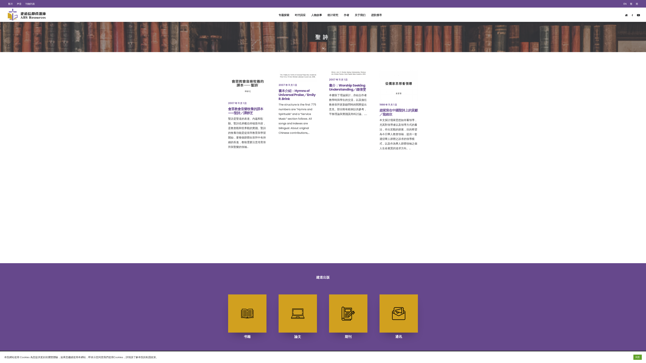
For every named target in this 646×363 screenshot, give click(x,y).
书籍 (247, 337)
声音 (19, 3)
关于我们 (360, 15)
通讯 (398, 337)
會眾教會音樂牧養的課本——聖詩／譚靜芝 (245, 111)
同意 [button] (637, 357)
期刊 (348, 337)
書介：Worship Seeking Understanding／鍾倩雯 (347, 87)
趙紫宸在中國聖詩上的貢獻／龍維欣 (399, 112)
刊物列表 (30, 3)
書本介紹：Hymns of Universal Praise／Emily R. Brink (297, 94)
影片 (10, 3)
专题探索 (284, 15)
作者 (346, 15)
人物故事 (316, 15)
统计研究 (333, 15)
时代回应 (300, 15)
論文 (297, 337)
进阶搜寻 (376, 15)
